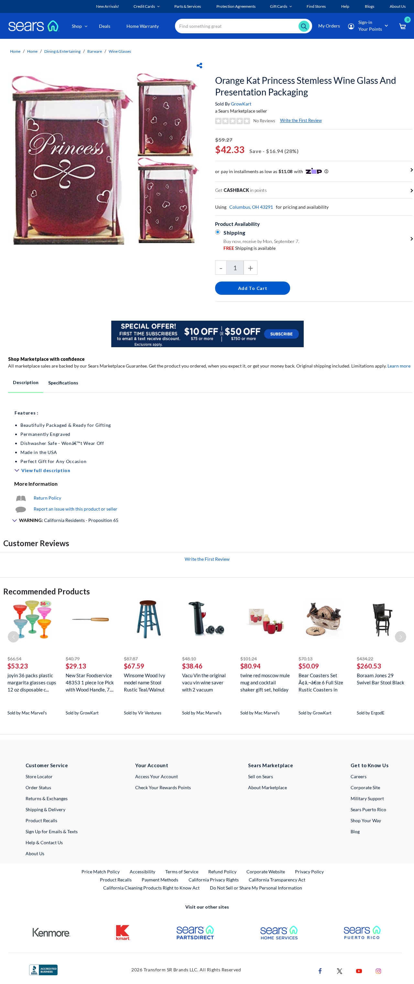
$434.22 (365, 658)
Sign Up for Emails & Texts (52, 831)
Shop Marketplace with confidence (46, 359)
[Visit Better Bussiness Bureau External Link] (43, 969)
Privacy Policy (309, 871)
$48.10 (189, 658)
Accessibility (142, 871)
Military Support (367, 798)
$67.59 (134, 666)
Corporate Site (365, 787)
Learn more (398, 366)
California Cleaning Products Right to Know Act (151, 887)
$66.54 (14, 658)
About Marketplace (267, 787)
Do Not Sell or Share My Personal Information (256, 887)
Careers (358, 776)
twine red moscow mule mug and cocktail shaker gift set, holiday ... (265, 682)
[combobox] (243, 26)
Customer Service (47, 765)
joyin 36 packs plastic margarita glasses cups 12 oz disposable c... (31, 682)
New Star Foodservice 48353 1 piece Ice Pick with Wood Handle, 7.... (90, 682)
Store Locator (39, 776)
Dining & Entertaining (62, 51)
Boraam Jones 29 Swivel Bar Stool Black (380, 678)
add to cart (252, 288)
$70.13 (305, 658)
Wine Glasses (120, 51)
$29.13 (76, 666)
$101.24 (248, 658)
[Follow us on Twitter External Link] (339, 970)
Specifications (63, 382)
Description (25, 382)
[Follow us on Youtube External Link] (359, 970)
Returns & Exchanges (47, 798)
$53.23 (17, 666)
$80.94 (250, 666)
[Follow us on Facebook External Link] (320, 970)
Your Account (151, 765)
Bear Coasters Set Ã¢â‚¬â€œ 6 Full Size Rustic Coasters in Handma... (321, 682)
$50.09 (309, 666)
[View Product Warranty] (20, 498)
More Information (36, 484)
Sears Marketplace (270, 765)
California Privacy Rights (214, 879)
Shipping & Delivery (45, 809)
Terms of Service (181, 871)
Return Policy (47, 498)
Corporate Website (266, 871)
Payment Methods (160, 879)
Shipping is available (249, 248)
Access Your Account (156, 776)
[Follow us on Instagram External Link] (378, 970)
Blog (355, 831)
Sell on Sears (260, 776)
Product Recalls (41, 820)
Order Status (38, 787)
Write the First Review (301, 120)
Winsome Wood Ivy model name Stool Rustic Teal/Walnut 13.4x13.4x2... (144, 682)
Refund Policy (222, 871)
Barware (94, 51)
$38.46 (192, 666)
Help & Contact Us (44, 842)
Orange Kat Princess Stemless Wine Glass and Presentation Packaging (305, 86)
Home (15, 51)
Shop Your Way (366, 820)
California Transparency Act (277, 879)
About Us (35, 853)
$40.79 (73, 658)
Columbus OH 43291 (251, 207)
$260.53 (369, 666)
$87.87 (131, 658)
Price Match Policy (101, 871)
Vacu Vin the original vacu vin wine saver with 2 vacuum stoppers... (204, 682)
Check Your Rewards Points (163, 787)
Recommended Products (46, 591)
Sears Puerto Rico (368, 809)
